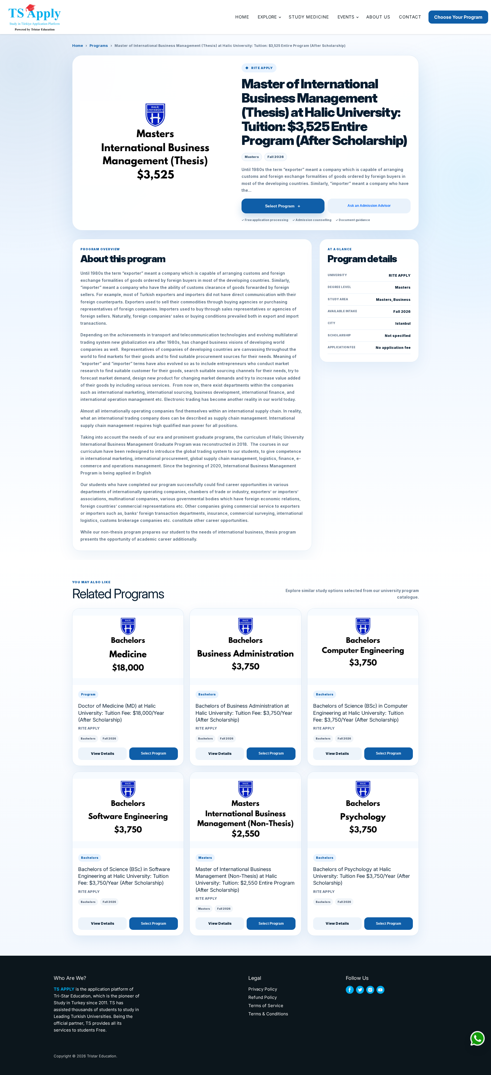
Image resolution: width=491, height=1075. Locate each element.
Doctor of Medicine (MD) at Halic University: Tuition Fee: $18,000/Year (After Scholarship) (121, 713)
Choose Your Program (458, 17)
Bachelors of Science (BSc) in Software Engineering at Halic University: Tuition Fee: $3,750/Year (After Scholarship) (124, 876)
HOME (242, 17)
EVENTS (346, 17)
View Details (102, 753)
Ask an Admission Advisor (369, 206)
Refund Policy (262, 997)
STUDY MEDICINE (309, 17)
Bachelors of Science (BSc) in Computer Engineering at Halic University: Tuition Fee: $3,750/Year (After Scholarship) (360, 713)
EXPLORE (268, 17)
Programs (99, 45)
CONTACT (410, 17)
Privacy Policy (262, 989)
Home (77, 45)
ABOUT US (378, 17)
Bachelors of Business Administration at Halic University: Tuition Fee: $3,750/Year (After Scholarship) (243, 713)
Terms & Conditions (268, 1013)
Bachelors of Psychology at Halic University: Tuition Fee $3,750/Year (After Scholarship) (361, 876)
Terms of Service (265, 1005)
